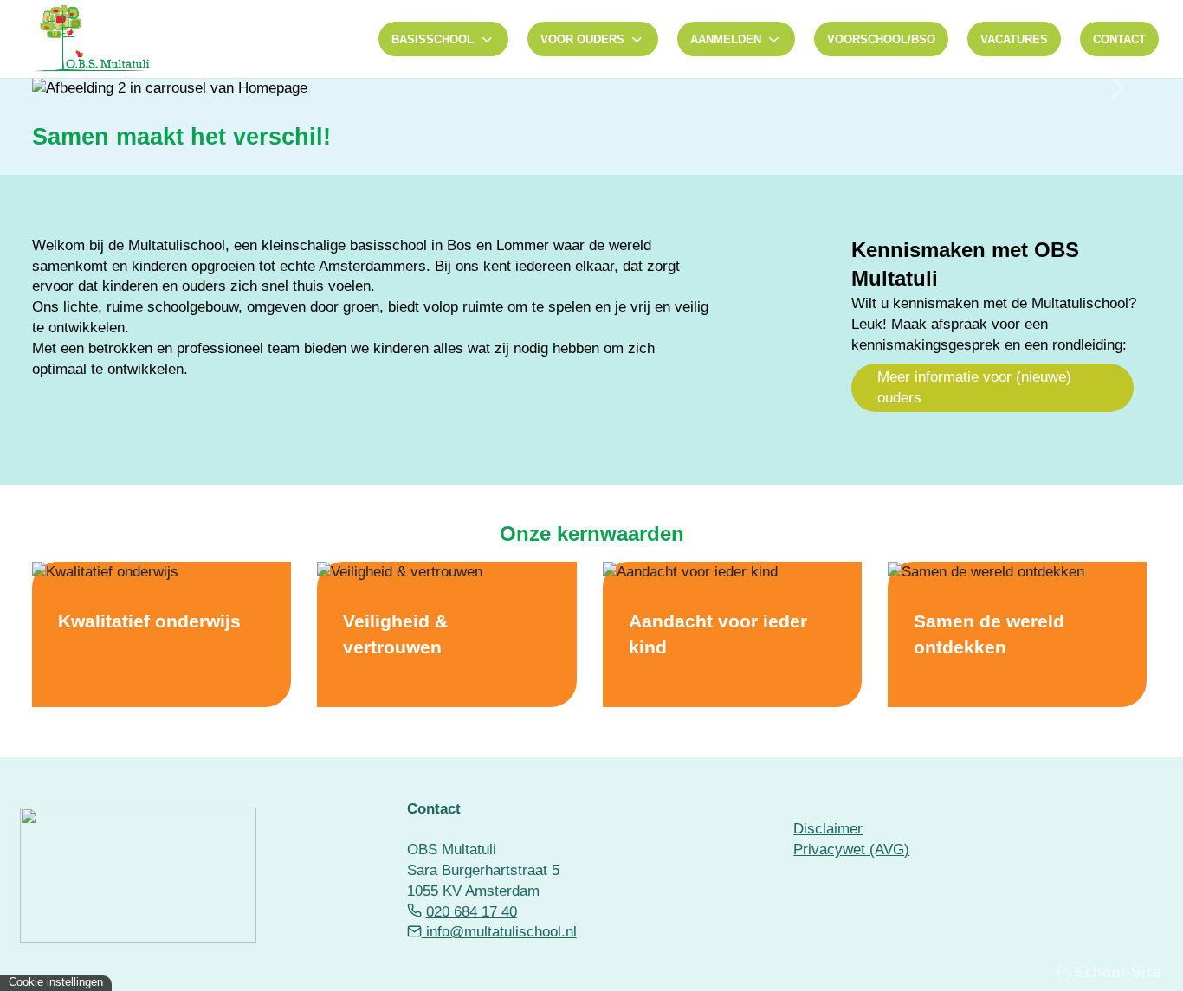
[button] (66, 88)
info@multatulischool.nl (499, 931)
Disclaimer (828, 828)
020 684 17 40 (471, 912)
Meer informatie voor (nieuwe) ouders (974, 387)
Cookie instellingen (56, 981)
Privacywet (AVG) (851, 849)
